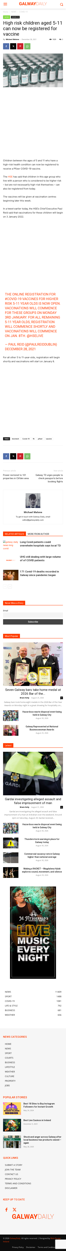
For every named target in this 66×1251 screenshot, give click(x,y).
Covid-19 (25, 439)
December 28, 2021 (20, 349)
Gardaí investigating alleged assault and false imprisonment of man (33, 801)
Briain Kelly (24, 698)
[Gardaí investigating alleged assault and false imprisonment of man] (33, 773)
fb (34, 439)
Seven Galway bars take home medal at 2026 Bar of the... (33, 691)
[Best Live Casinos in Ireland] (12, 1125)
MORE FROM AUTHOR (38, 534)
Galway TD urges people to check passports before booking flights (49, 478)
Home (5, 11)
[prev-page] (5, 586)
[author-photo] (33, 508)
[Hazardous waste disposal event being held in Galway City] (10, 715)
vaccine (49, 439)
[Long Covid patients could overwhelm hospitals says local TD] (10, 545)
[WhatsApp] (27, 46)
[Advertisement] (33, 124)
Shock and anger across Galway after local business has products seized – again (42, 1140)
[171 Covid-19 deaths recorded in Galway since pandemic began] (10, 575)
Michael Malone (12, 39)
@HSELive (35, 336)
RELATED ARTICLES (14, 534)
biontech (15, 439)
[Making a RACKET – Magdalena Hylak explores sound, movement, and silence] (10, 872)
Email (5, 610)
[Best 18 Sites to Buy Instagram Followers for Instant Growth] (12, 1108)
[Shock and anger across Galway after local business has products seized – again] (12, 1141)
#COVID (11, 299)
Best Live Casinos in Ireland (37, 1120)
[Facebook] (6, 46)
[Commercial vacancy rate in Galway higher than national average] (10, 857)
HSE (10, 176)
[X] (13, 46)
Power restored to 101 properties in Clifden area (16, 477)
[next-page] (10, 586)
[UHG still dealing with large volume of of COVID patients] (10, 560)
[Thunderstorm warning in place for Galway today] (10, 843)
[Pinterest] (20, 46)
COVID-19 (23, 11)
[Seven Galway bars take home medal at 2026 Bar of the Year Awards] (33, 664)
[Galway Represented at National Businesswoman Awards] (10, 730)
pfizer (40, 439)
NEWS (13, 11)
